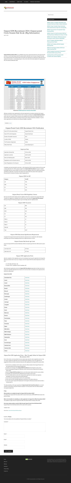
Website (5, 445)
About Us (5, 461)
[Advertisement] (24, 21)
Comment (6, 421)
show (10, 123)
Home (5, 459)
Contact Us (6, 471)
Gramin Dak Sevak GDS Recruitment (14, 410)
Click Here (27, 277)
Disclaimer (6, 466)
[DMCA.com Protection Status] (29, 459)
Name (5, 433)
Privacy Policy (6, 468)
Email (5, 439)
